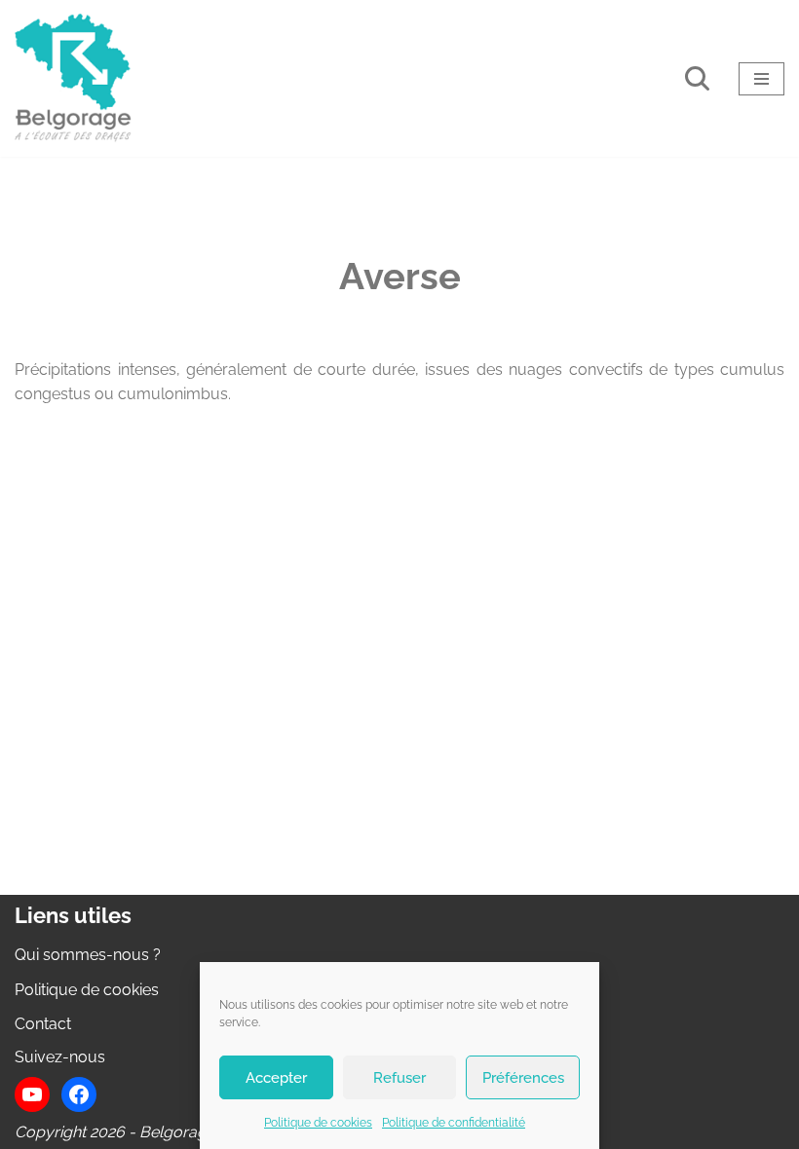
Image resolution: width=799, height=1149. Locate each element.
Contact (43, 1024)
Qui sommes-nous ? (88, 954)
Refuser (399, 1078)
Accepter (276, 1078)
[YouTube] (32, 1094)
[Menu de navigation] (761, 78)
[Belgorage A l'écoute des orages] (73, 78)
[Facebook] (78, 1094)
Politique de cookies (318, 1123)
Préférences (523, 1078)
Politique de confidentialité (453, 1123)
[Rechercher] (697, 78)
